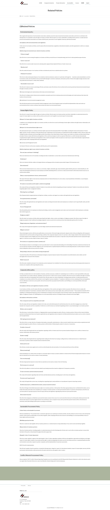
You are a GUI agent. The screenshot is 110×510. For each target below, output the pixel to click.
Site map (29, 485)
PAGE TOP (106, 493)
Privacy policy (23, 485)
